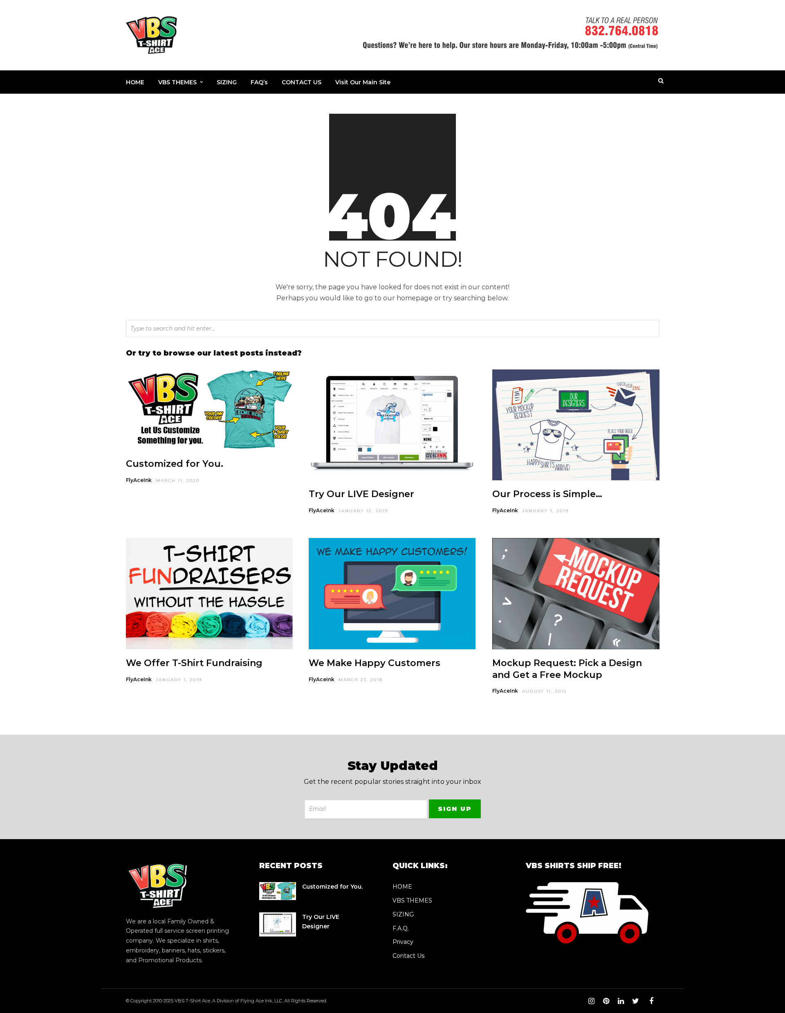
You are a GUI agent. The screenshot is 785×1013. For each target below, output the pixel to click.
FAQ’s (259, 82)
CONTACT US (301, 82)
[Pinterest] (606, 1001)
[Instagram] (591, 1001)
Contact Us (408, 955)
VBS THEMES (177, 82)
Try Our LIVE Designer (361, 494)
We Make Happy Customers (374, 663)
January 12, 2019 (363, 510)
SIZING (227, 82)
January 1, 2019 (179, 679)
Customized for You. (174, 463)
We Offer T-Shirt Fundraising (194, 663)
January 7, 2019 (545, 510)
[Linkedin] (620, 1001)
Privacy (402, 941)
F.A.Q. (400, 928)
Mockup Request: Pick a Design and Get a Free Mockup (567, 668)
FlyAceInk (139, 480)
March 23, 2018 (361, 679)
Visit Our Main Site (362, 82)
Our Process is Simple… (547, 494)
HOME (135, 82)
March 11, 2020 (178, 480)
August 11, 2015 (544, 691)
